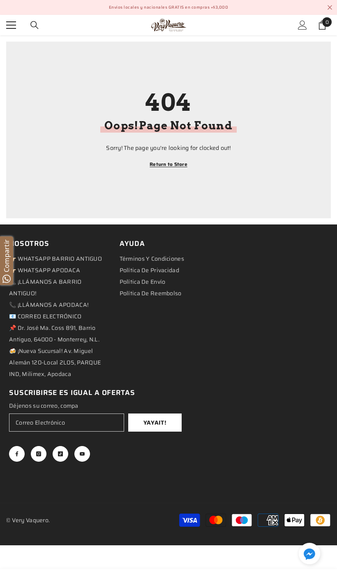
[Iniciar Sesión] (302, 25)
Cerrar (330, 8)
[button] (309, 553)
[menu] (11, 25)
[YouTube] (82, 454)
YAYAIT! (155, 422)
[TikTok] (60, 454)
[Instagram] (38, 454)
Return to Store (168, 164)
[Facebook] (17, 454)
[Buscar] (34, 25)
